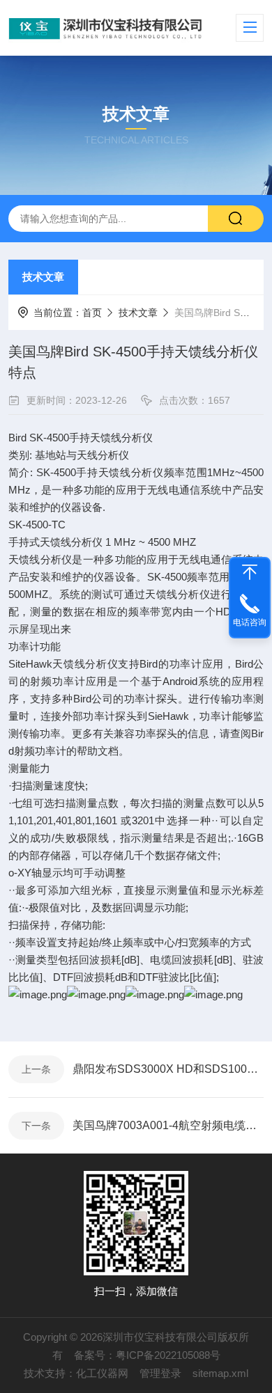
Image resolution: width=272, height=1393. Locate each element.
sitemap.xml (220, 1373)
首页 (92, 312)
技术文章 (43, 277)
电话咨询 (249, 622)
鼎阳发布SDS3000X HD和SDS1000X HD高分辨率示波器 (168, 1069)
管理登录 (160, 1373)
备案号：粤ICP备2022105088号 (147, 1355)
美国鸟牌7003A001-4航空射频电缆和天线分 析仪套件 (168, 1125)
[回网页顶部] (249, 572)
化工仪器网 (102, 1373)
